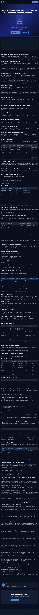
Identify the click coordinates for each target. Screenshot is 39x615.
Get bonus (24, 599)
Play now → (35, 1)
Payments (5, 45)
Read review (24, 32)
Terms (19, 612)
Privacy (16, 612)
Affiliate (22, 612)
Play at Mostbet (15, 32)
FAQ (4, 47)
